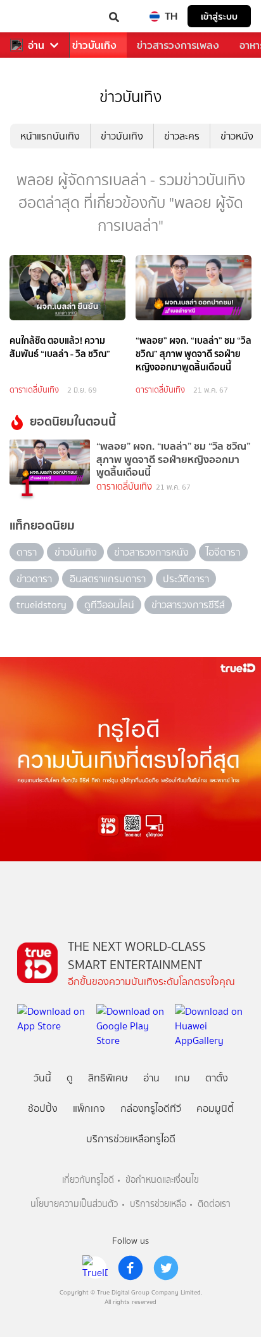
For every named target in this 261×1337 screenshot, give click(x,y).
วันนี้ (42, 1078)
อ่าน (36, 45)
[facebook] (130, 1268)
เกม (182, 1078)
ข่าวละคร (182, 136)
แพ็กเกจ (89, 1108)
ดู (70, 1078)
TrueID (35, 16)
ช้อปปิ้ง (43, 1108)
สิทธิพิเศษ (108, 1078)
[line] (95, 1268)
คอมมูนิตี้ (215, 1108)
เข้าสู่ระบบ (219, 16)
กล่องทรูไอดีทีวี (150, 1108)
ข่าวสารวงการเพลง (178, 45)
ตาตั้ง (216, 1078)
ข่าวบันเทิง (94, 45)
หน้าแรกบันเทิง (50, 136)
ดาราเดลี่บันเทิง (34, 390)
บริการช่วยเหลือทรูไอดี (130, 1139)
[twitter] (166, 1268)
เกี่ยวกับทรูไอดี (88, 1180)
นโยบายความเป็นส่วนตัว (74, 1204)
